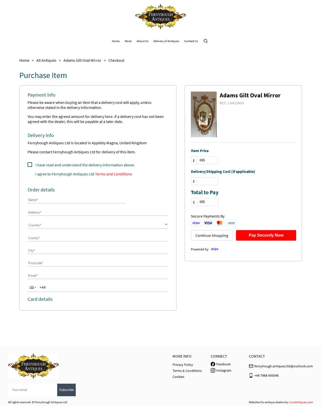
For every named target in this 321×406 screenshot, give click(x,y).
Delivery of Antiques (166, 41)
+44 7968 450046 (266, 375)
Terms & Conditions (187, 370)
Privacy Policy (183, 364)
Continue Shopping (211, 235)
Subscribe (66, 390)
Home (116, 41)
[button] (32, 287)
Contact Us (191, 41)
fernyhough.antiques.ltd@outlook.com (283, 366)
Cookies (178, 376)
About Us (142, 41)
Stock (128, 41)
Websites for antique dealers (267, 402)
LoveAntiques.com (301, 402)
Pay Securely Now (266, 235)
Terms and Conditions (113, 173)
